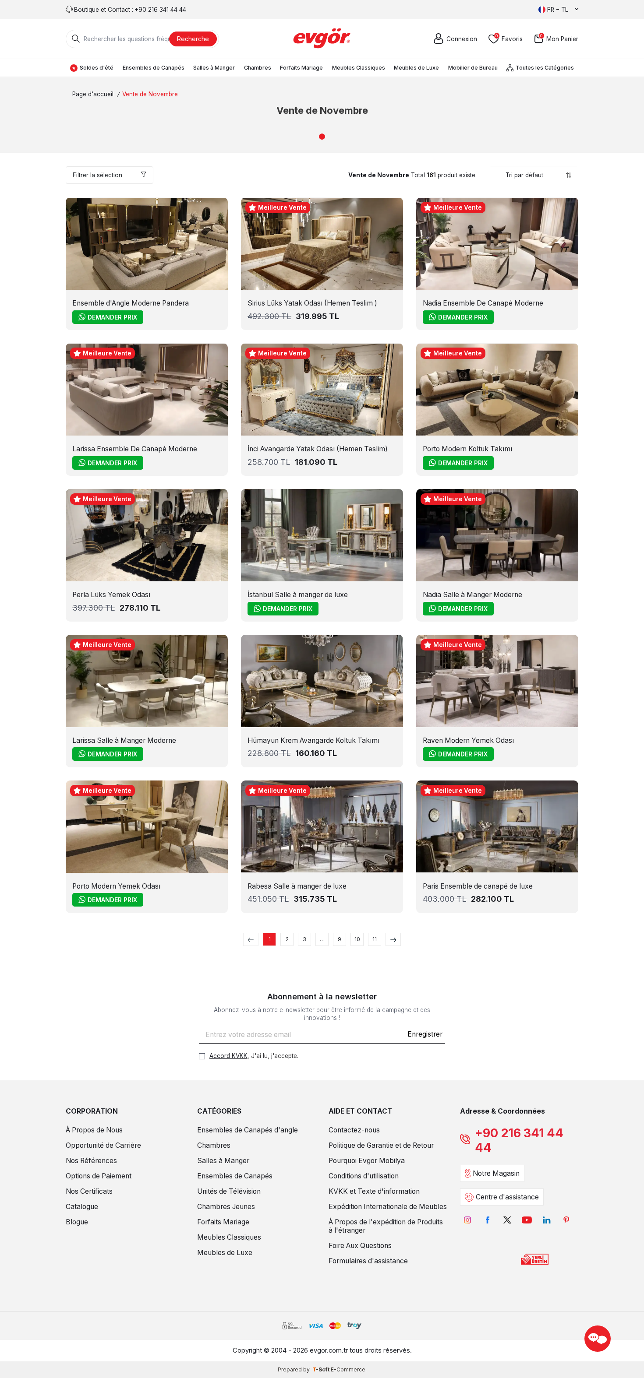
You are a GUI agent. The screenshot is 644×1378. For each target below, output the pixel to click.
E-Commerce (348, 1369)
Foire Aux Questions (360, 1245)
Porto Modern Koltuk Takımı (467, 449)
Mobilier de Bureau (473, 67)
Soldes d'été (96, 67)
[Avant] (393, 939)
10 (357, 939)
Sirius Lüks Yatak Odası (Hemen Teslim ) (312, 303)
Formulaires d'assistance (368, 1261)
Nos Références (91, 1161)
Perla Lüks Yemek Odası (111, 595)
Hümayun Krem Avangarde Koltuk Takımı (313, 740)
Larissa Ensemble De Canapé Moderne (134, 449)
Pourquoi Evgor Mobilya (367, 1161)
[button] (322, 137)
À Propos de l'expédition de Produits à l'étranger (386, 1226)
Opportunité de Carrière (103, 1145)
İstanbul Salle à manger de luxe (298, 595)
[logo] (322, 39)
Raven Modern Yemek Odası (468, 740)
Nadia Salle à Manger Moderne (472, 595)
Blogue (77, 1222)
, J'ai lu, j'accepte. (253, 1055)
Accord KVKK (228, 1055)
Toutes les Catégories (545, 67)
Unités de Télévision (229, 1191)
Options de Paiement (98, 1176)
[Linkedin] (546, 1219)
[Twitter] (507, 1219)
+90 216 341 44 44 (519, 1140)
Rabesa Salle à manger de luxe (297, 886)
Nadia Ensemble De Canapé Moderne (483, 303)
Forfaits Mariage (301, 67)
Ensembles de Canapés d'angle (247, 1130)
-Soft (321, 1369)
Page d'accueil (92, 94)
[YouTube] (526, 1219)
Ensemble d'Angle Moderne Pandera (130, 303)
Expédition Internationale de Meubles (388, 1206)
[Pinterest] (566, 1219)
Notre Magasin (496, 1173)
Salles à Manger (214, 67)
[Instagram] (467, 1219)
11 (374, 939)
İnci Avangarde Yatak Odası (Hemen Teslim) (318, 449)
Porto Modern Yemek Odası (116, 886)
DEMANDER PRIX (112, 317)
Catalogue (82, 1206)
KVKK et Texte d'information (374, 1191)
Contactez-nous (354, 1130)
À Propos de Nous (94, 1130)
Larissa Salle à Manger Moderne (124, 740)
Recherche (193, 38)
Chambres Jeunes (226, 1206)
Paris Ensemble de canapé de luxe (478, 886)
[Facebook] (487, 1219)
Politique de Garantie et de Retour (381, 1145)
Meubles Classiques (358, 67)
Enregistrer (424, 1034)
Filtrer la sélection (97, 175)
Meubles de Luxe (416, 67)
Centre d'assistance (507, 1197)
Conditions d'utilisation (364, 1176)
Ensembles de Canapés (153, 67)
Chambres (257, 67)
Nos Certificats (89, 1191)
